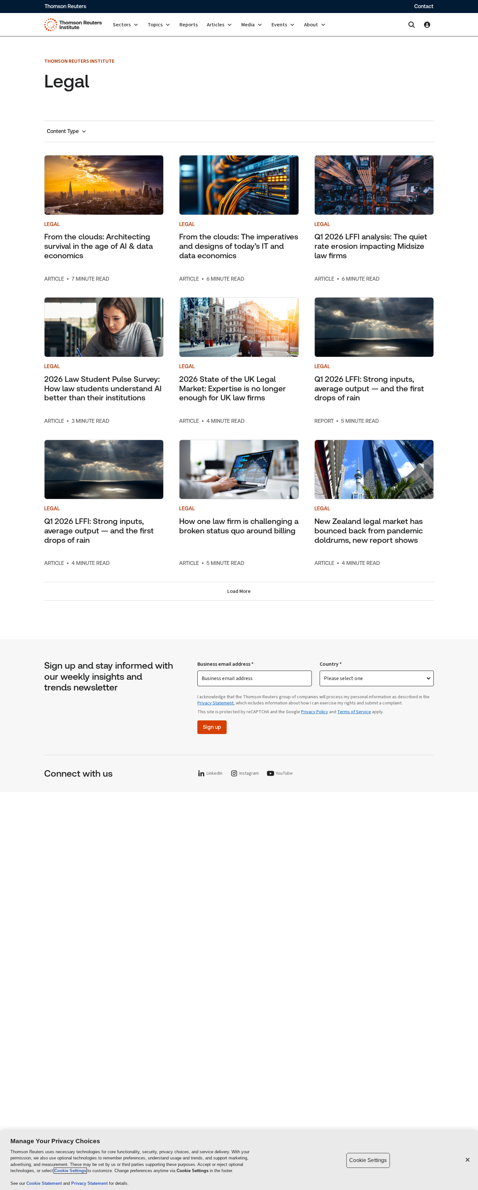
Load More (239, 591)
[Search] (411, 24)
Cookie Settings (70, 1170)
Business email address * (225, 664)
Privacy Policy (314, 712)
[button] (126, 24)
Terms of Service (354, 712)
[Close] (467, 1160)
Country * (331, 664)
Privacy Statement (215, 703)
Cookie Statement (44, 1183)
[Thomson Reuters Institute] (73, 24)
